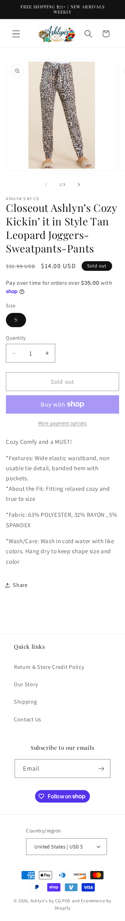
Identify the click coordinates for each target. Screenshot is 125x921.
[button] (16, 34)
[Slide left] (46, 184)
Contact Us (27, 719)
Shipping (25, 701)
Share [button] (20, 585)
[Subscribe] (101, 768)
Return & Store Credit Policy (49, 667)
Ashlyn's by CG (46, 901)
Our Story (26, 684)
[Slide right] (78, 184)
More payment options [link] (62, 423)
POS (66, 901)
